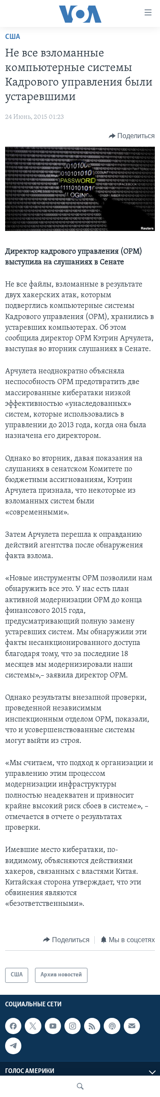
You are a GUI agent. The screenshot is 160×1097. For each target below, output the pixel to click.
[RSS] (92, 1026)
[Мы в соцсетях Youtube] (53, 1026)
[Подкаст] (112, 1026)
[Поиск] (80, 1086)
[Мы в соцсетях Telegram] (13, 1046)
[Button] (132, 136)
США (12, 37)
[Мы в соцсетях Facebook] (13, 1026)
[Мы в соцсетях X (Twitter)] (33, 1026)
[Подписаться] (132, 1026)
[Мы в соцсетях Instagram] (72, 1026)
